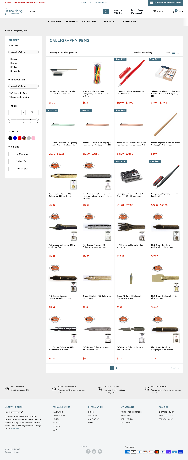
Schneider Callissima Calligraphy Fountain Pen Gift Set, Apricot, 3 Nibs (165, 94)
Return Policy (166, 416)
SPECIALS (109, 22)
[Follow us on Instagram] (94, 451)
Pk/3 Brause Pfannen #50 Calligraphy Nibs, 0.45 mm (94, 246)
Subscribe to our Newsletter (167, 3)
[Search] (106, 11)
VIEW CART (125, 416)
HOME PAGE (54, 22)
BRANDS (70, 22)
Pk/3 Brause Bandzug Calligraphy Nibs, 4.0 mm (162, 349)
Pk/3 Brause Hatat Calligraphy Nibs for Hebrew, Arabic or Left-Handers (97, 196)
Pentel (56, 419)
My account (136, 13)
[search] (65, 11)
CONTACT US (129, 22)
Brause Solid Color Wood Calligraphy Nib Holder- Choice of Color (96, 94)
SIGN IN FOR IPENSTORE (131, 412)
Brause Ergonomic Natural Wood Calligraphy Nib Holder (165, 144)
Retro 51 (56, 423)
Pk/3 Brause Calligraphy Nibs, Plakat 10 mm (164, 297)
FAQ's (90, 423)
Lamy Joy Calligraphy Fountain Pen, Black (164, 195)
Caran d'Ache (59, 416)
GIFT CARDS (126, 423)
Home (7, 31)
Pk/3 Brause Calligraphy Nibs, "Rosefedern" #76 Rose (61, 349)
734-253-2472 (94, 3)
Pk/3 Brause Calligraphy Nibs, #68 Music (130, 246)
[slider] (9, 119)
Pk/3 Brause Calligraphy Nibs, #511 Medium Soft (96, 349)
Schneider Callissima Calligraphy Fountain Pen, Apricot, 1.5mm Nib (97, 144)
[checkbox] (24, 59)
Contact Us (93, 419)
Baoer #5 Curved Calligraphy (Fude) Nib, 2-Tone (129, 297)
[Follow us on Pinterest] (100, 451)
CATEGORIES (89, 22)
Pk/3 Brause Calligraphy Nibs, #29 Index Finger (61, 246)
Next (173, 368)
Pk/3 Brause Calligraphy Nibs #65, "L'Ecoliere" (130, 349)
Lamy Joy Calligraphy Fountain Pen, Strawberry (130, 93)
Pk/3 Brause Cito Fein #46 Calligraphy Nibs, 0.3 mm (59, 195)
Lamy (55, 430)
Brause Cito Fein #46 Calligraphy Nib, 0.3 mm (97, 297)
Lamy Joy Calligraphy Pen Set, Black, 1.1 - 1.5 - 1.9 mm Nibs (130, 195)
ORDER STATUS (127, 419)
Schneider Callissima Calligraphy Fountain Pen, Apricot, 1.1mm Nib (131, 144)
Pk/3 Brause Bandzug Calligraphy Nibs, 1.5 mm (162, 246)
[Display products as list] (178, 53)
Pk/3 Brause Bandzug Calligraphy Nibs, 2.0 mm (59, 297)
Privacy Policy (166, 419)
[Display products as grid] (173, 53)
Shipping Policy (166, 412)
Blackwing (58, 412)
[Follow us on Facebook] (88, 451)
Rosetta (56, 426)
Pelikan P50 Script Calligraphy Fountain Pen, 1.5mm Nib (61, 93)
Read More (15, 429)
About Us (92, 416)
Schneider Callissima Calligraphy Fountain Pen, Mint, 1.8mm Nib (62, 144)
